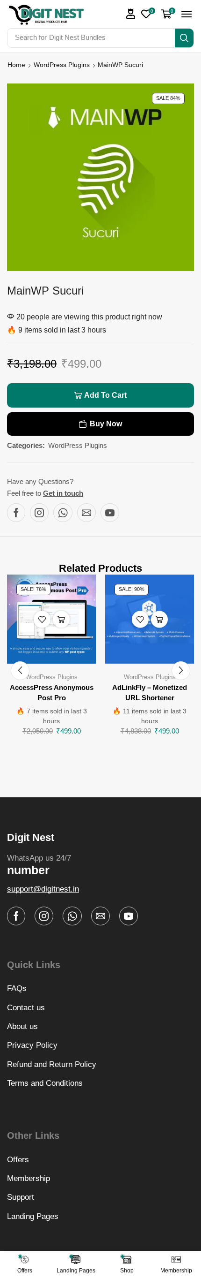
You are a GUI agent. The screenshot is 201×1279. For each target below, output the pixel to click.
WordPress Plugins (62, 64)
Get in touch (63, 493)
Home (16, 64)
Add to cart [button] (61, 619)
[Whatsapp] (62, 512)
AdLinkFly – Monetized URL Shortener (149, 693)
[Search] (184, 38)
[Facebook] (16, 512)
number (28, 870)
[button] (131, 13)
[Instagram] (39, 512)
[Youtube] (109, 512)
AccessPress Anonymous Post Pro (51, 693)
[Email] (86, 512)
